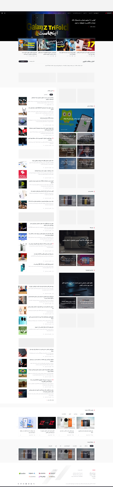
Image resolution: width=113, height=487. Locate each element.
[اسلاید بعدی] (57, 200)
